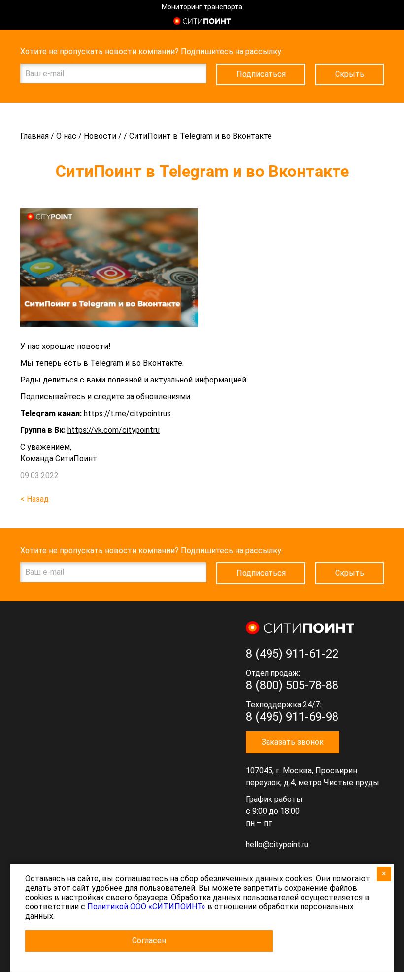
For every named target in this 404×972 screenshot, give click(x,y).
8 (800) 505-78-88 (292, 685)
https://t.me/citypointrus (127, 413)
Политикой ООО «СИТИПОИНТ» (146, 906)
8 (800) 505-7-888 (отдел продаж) (378, 22)
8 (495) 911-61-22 (292, 653)
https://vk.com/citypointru (113, 430)
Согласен (149, 940)
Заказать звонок (293, 742)
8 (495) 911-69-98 (292, 717)
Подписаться (261, 74)
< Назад (34, 499)
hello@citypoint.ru (277, 844)
